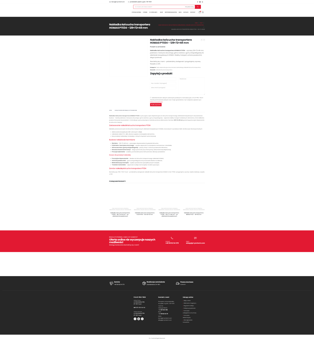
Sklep (161, 12)
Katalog (185, 12)
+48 (163, 310)
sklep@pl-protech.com (195, 243)
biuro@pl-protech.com (165, 318)
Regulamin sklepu (189, 305)
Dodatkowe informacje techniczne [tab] (126, 110)
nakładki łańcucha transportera (164, 70)
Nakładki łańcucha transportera (192, 67)
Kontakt (192, 12)
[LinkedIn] (202, 2)
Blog (180, 12)
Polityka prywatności (190, 308)
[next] (204, 40)
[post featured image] (120, 196)
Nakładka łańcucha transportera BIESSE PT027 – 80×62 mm (194, 213)
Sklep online (187, 300)
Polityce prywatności (156, 102)
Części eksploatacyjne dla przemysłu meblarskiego (169, 67)
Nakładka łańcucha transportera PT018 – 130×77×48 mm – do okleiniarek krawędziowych (169, 214)
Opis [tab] (110, 110)
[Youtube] (200, 2)
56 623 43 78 (164, 314)
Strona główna (136, 12)
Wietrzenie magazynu (171, 12)
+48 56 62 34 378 (172, 243)
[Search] (198, 7)
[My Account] (203, 12)
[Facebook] (197, 2)
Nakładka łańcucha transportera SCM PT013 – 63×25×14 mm (144, 213)
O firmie (145, 12)
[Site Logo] (118, 10)
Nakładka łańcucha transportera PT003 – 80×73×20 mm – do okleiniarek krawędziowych (120, 214)
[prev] (202, 40)
